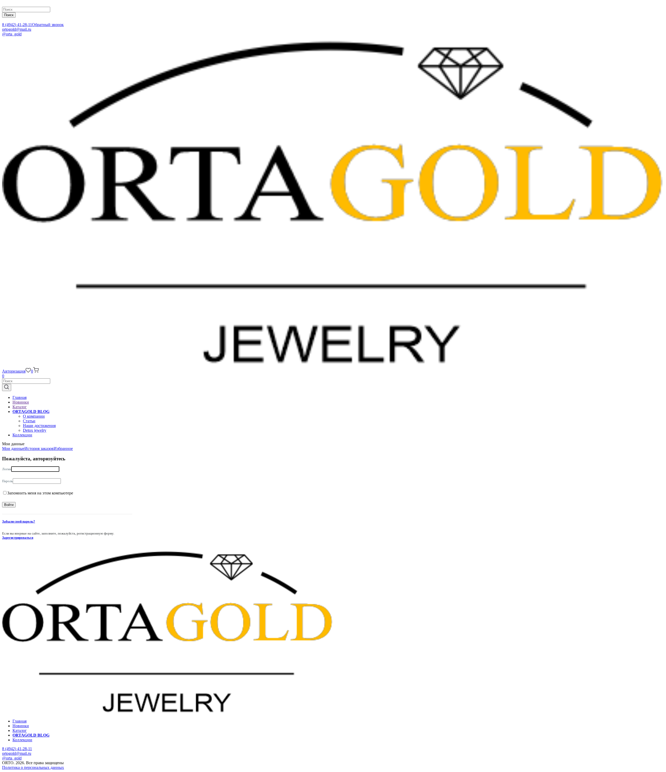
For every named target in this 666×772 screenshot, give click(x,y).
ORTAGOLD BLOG (30, 411)
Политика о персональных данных (33, 767)
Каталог (19, 407)
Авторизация (13, 371)
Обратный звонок (48, 24)
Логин (6, 469)
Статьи (29, 421)
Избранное (63, 448)
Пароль (7, 481)
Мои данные (13, 448)
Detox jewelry (34, 430)
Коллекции (22, 435)
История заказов (39, 448)
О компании (34, 416)
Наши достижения (39, 425)
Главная (19, 397)
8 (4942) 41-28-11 (17, 24)
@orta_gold (12, 34)
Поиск (9, 15)
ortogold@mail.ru (16, 29)
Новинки (20, 402)
